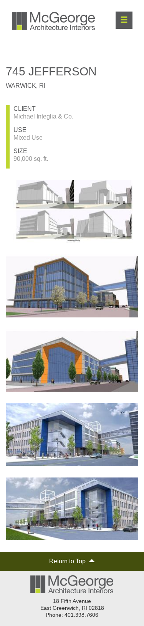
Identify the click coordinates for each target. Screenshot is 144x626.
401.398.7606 (81, 615)
